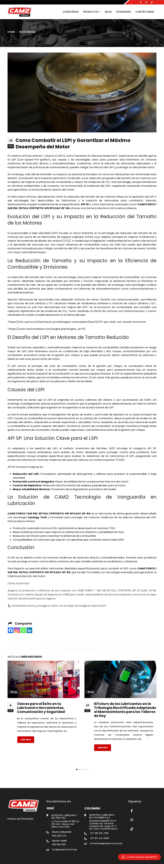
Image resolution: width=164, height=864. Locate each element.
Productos (90, 11)
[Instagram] (146, 2)
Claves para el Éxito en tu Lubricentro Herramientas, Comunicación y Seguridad (41, 707)
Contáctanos (144, 11)
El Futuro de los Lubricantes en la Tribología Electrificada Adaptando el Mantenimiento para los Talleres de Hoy (125, 709)
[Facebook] (141, 2)
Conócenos (71, 11)
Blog (108, 11)
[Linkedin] (29, 630)
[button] (77, 769)
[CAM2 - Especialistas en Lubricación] (20, 12)
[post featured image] (44, 679)
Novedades (123, 11)
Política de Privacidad (20, 818)
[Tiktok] (151, 2)
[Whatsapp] (23, 630)
